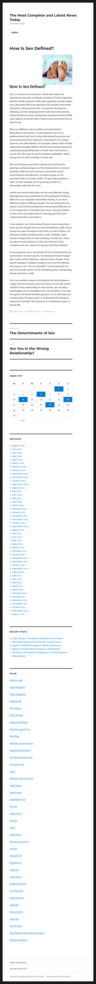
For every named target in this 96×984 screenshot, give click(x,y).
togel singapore (17, 687)
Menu (15, 32)
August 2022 (18, 572)
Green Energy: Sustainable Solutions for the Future (37, 638)
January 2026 (18, 470)
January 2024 (18, 512)
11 (23, 399)
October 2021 (18, 607)
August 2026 (18, 445)
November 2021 (20, 603)
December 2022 (20, 558)
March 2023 (18, 547)
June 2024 (17, 495)
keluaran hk (16, 701)
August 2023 (18, 530)
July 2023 (16, 533)
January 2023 (18, 554)
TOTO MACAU (16, 715)
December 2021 (19, 600)
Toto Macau (15, 708)
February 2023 (19, 551)
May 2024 (17, 498)
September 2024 (20, 484)
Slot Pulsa (14, 736)
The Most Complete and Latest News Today (27, 976)
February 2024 (19, 509)
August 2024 (18, 487)
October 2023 (18, 523)
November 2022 (20, 561)
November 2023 (20, 519)
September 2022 (20, 568)
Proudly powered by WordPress (58, 976)
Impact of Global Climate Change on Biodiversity (36, 649)
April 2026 (17, 459)
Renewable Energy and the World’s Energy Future (36, 642)
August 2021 (18, 614)
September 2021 (20, 610)
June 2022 (17, 579)
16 (68, 399)
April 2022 (17, 586)
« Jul (22, 420)
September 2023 (20, 526)
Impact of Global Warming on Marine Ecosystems (36, 645)
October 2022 (19, 565)
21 (50, 404)
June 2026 (17, 452)
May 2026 (17, 456)
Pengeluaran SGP (18, 968)
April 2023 (17, 544)
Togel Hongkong (18, 962)
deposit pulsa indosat (20, 750)
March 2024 (18, 505)
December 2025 (20, 473)
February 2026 (19, 466)
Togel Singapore (18, 694)
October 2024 (19, 480)
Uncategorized (48, 311)
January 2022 (18, 596)
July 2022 (16, 575)
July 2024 (16, 491)
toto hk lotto (16, 926)
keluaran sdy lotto (19, 940)
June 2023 (17, 537)
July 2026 (17, 449)
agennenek (18, 311)
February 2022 (19, 593)
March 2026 (18, 463)
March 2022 (18, 589)
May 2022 (17, 582)
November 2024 (20, 477)
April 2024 (17, 502)
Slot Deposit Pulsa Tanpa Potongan (27, 933)
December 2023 (20, 516)
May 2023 (17, 540)
